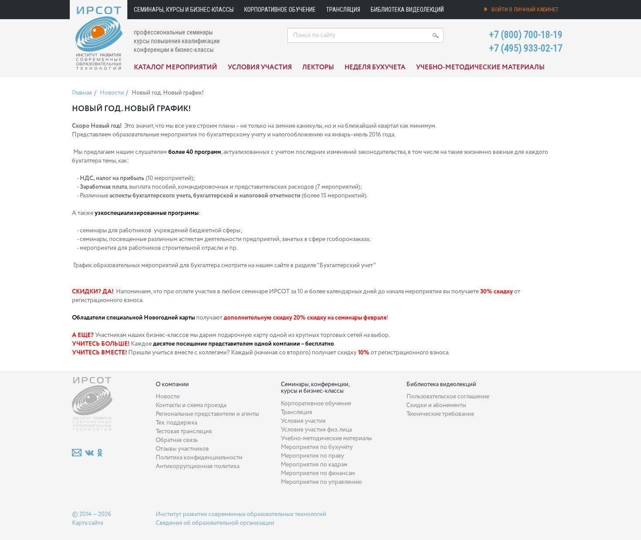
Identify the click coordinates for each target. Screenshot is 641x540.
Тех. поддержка (176, 422)
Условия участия (260, 67)
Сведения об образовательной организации (215, 523)
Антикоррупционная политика (197, 466)
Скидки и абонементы (436, 405)
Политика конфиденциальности (199, 457)
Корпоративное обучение (280, 9)
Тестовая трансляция (184, 431)
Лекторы (318, 67)
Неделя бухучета (375, 67)
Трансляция (343, 9)
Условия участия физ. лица (316, 429)
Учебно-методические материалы (480, 67)
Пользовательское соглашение (447, 396)
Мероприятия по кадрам (314, 464)
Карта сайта (87, 523)
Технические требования (440, 414)
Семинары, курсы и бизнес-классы (184, 9)
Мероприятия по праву (312, 456)
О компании (172, 384)
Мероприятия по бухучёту (317, 447)
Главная (82, 92)
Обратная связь (177, 440)
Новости (112, 92)
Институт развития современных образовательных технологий (241, 514)
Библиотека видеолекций (407, 9)
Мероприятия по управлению (321, 482)
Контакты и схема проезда (191, 405)
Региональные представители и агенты (207, 414)
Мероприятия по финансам (318, 473)
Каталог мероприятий (175, 67)
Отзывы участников (182, 449)
